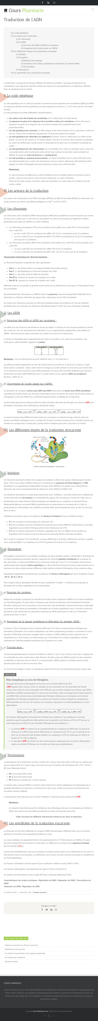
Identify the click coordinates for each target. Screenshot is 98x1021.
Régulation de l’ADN (31, 886)
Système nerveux (11, 961)
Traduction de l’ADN (12, 886)
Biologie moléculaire (40, 892)
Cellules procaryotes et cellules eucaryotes (21, 945)
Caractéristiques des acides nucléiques (20, 880)
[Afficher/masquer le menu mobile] (92, 9)
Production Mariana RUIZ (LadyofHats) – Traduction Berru (49, 466)
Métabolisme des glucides (15, 949)
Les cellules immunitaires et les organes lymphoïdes (25, 953)
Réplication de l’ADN (47, 880)
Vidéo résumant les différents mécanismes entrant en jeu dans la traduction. (49, 816)
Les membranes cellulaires (15, 957)
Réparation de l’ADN (66, 880)
